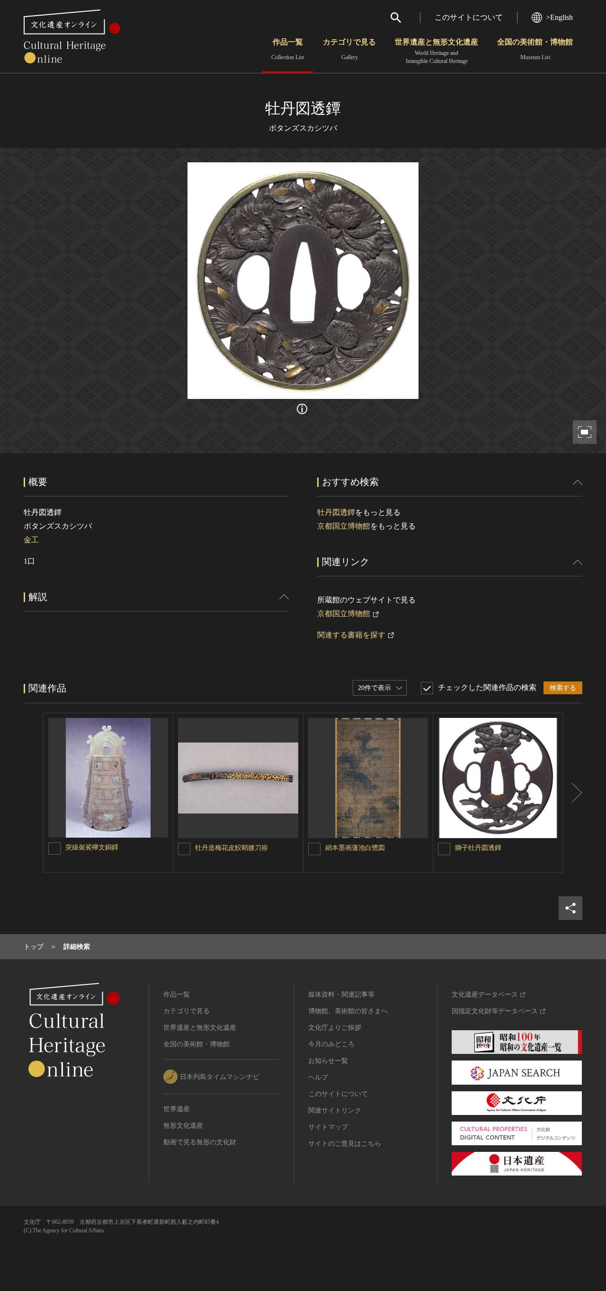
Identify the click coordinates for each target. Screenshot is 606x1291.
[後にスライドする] (572, 793)
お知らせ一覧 (328, 1060)
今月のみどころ (331, 1044)
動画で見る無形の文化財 (199, 1142)
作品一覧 (287, 49)
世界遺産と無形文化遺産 (436, 51)
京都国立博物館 (343, 526)
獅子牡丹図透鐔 (478, 847)
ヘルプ (318, 1077)
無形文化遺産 (183, 1125)
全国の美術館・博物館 (535, 49)
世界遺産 (176, 1109)
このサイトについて (469, 17)
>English (559, 17)
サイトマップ (328, 1127)
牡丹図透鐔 (336, 512)
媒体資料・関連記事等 (341, 994)
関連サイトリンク (334, 1110)
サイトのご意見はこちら (344, 1143)
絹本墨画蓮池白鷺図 (355, 847)
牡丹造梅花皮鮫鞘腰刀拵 (231, 847)
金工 (31, 540)
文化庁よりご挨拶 (334, 1027)
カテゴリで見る (349, 49)
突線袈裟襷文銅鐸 (91, 847)
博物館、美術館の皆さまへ (348, 1011)
